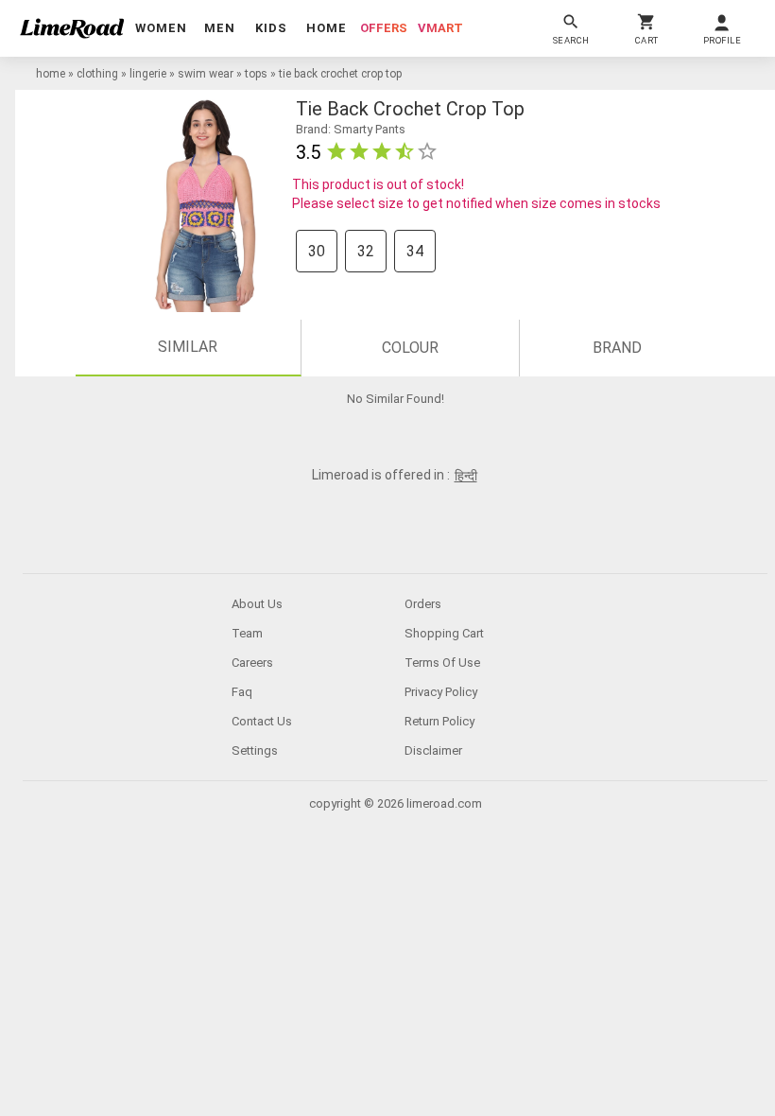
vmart (440, 28)
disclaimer (433, 750)
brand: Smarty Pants (350, 129)
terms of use (442, 662)
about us (257, 604)
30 (316, 251)
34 (414, 251)
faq (242, 692)
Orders (423, 604)
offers (383, 28)
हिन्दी (466, 475)
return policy (439, 721)
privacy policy (441, 692)
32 (365, 251)
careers (252, 662)
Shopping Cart (444, 633)
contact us (262, 721)
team (247, 633)
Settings (255, 750)
